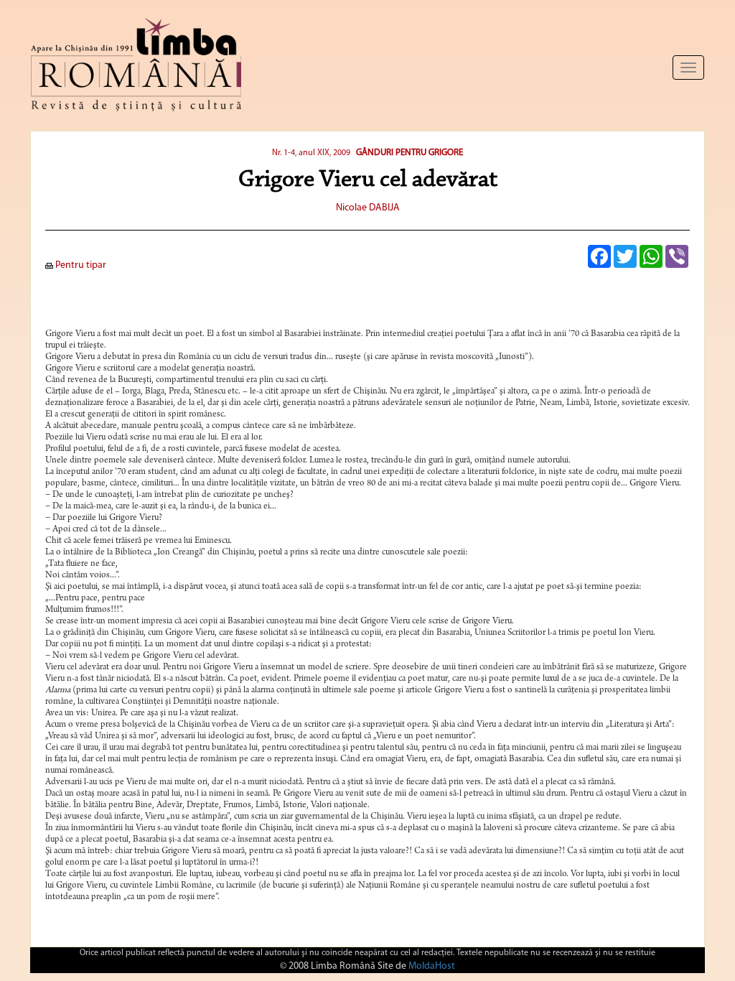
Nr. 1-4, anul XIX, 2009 (311, 153)
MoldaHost (431, 966)
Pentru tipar (79, 265)
